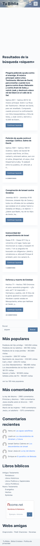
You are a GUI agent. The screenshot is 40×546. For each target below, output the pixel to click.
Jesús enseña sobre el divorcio (14, 402)
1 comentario (10, 268)
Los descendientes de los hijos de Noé (18, 367)
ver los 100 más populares (13, 381)
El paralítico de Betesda (26, 456)
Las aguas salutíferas (24, 431)
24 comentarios (11, 315)
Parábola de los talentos (12, 348)
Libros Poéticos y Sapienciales (17, 481)
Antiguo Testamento (10, 473)
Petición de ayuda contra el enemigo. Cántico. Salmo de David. (18, 140)
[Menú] (36, 4)
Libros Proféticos (12, 484)
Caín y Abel (7, 362)
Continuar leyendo (15, 125)
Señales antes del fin (10, 376)
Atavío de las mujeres (11, 408)
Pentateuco (9, 475)
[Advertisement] (20, 28)
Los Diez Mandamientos (12, 365)
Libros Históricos (12, 478)
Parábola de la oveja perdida (14, 351)
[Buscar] (30, 3)
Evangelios (9, 489)
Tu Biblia (10, 3)
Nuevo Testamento (10, 486)
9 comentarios (11, 178)
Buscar (5, 326)
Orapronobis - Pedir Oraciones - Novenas (19, 532)
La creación (7, 356)
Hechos (8, 492)
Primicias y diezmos (10, 399)
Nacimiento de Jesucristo (12, 359)
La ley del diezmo (9, 396)
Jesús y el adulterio (10, 410)
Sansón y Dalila (8, 373)
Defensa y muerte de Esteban (19, 280)
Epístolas (8, 495)
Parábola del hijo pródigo (12, 345)
